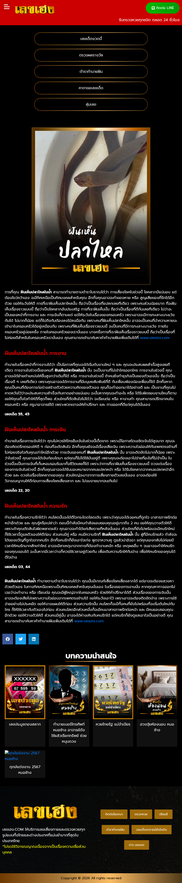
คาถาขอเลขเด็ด (91, 88)
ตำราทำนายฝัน (91, 71)
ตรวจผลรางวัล (91, 55)
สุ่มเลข (91, 104)
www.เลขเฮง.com (155, 338)
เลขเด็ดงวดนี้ (91, 39)
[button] (6, 6)
